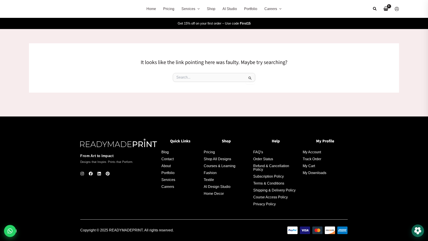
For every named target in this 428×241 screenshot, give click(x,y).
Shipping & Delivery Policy (274, 190)
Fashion (210, 173)
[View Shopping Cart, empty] (385, 9)
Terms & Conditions (268, 183)
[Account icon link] (397, 9)
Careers (167, 187)
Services (168, 180)
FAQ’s (258, 152)
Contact (167, 159)
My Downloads (314, 173)
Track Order (312, 159)
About (166, 166)
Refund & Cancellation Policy (271, 167)
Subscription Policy (268, 176)
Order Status (263, 159)
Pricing (209, 152)
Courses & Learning (219, 166)
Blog (165, 152)
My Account (312, 152)
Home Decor (214, 193)
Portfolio (168, 173)
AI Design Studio (217, 187)
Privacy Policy (264, 204)
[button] (197, 9)
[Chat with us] (418, 230)
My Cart (309, 166)
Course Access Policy (270, 197)
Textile (209, 180)
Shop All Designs (217, 159)
